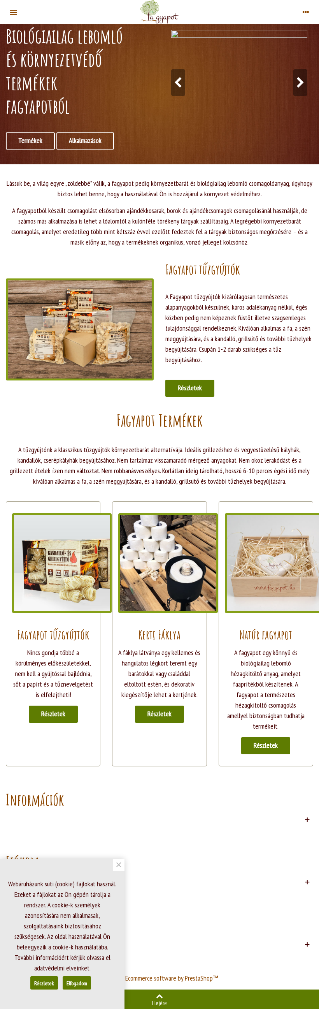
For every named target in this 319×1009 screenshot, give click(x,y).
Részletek (190, 387)
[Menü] (13, 11)
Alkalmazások (85, 140)
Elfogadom (77, 983)
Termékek (30, 140)
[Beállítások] (305, 11)
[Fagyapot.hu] (159, 12)
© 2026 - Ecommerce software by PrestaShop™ (160, 978)
